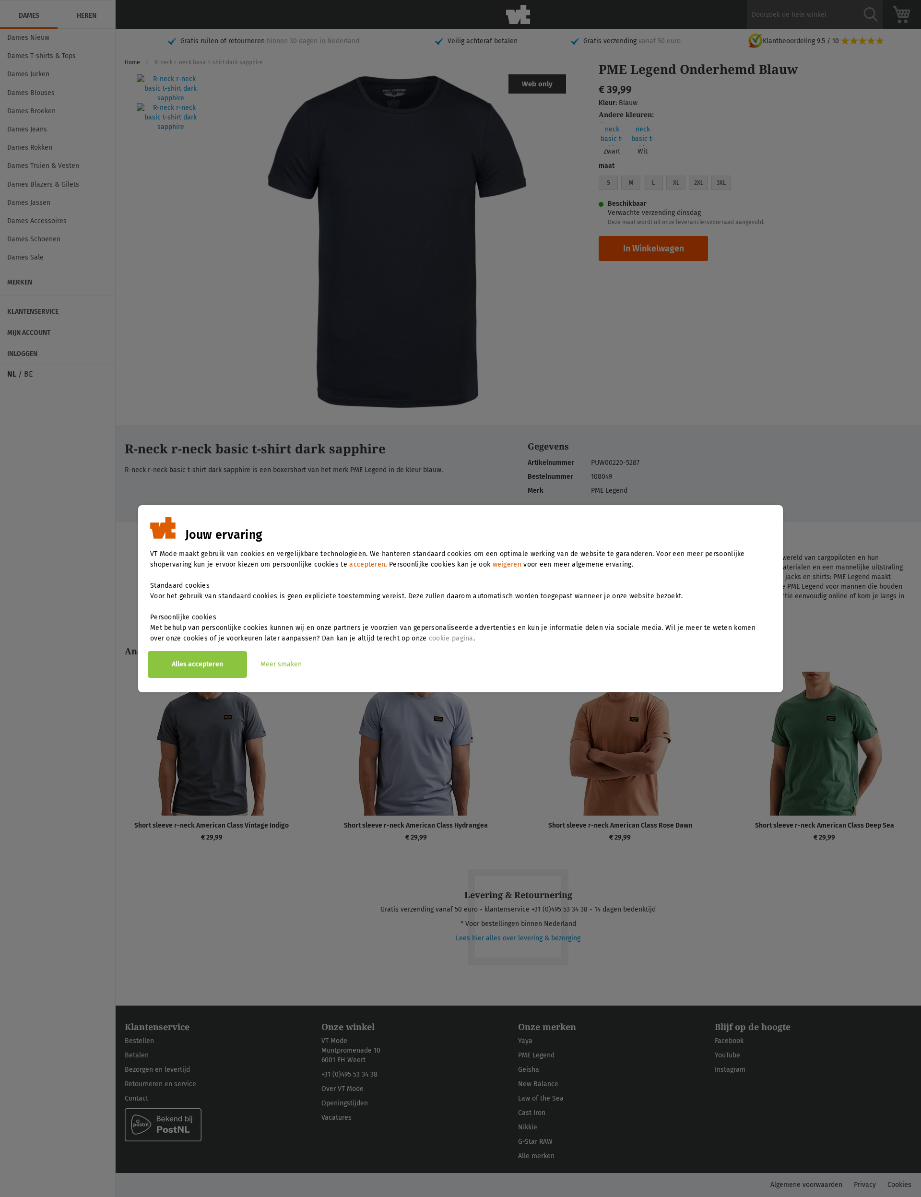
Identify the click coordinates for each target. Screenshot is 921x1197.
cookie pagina (451, 638)
